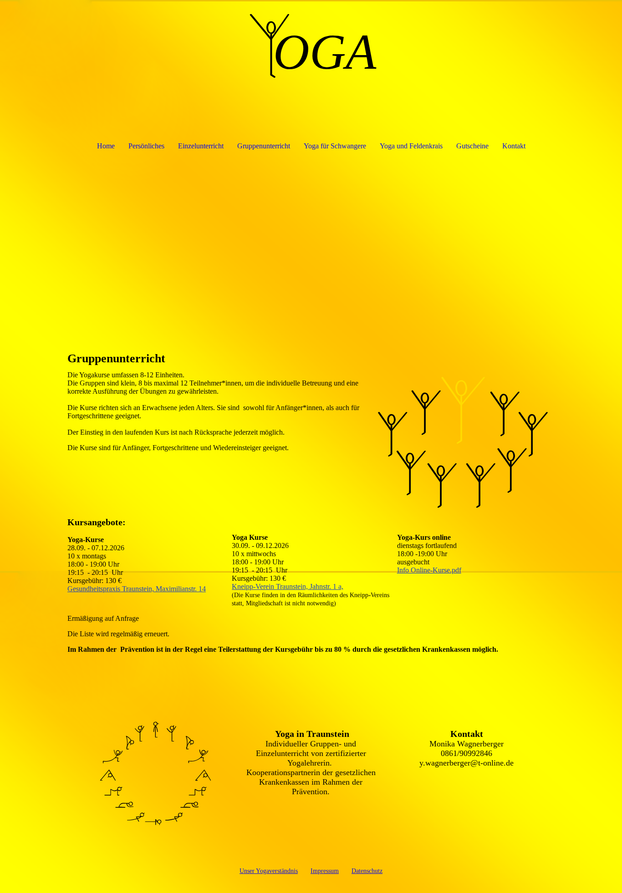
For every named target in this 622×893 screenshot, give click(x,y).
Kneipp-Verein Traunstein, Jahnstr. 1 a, (287, 586)
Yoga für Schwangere (335, 146)
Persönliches (146, 146)
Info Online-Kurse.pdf (429, 570)
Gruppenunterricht (263, 146)
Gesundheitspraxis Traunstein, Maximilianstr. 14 (136, 589)
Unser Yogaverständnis (269, 871)
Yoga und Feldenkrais (411, 146)
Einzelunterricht (201, 146)
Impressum (325, 871)
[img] (311, 45)
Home (106, 146)
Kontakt (513, 146)
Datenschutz (367, 871)
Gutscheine (472, 146)
